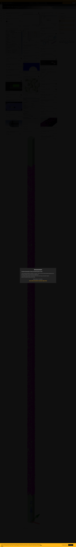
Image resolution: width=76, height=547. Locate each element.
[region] (38, 545)
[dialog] (38, 273)
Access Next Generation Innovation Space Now (38, 280)
